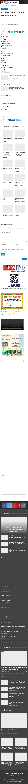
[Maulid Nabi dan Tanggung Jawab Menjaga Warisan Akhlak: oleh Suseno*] (4, 77)
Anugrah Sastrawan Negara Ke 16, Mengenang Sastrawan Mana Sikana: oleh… (17, 550)
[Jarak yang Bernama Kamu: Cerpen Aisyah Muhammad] (21, 742)
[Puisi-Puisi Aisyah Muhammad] (8, 177)
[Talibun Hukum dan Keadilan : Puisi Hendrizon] (21, 757)
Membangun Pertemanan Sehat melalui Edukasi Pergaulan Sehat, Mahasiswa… (17, 695)
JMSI (20, 781)
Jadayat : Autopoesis (6, 600)
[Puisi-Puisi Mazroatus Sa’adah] (8, 209)
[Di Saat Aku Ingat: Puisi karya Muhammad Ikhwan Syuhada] (20, 193)
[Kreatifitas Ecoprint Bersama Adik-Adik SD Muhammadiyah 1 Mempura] (14, 658)
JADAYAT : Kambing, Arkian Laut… (9, 590)
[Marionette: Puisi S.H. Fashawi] (8, 163)
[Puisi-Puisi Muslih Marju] (20, 133)
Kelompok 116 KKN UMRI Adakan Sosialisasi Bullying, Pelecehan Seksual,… (16, 702)
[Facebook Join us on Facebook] (4, 505)
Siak (3, 651)
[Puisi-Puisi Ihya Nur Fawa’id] (20, 209)
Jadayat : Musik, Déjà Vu (7, 595)
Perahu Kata (4, 8)
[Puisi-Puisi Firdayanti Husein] (8, 193)
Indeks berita (11, 775)
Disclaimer (20, 773)
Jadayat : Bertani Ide (6, 606)
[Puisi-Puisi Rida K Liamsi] (14, 720)
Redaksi (7, 773)
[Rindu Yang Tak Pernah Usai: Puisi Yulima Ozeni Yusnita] (8, 147)
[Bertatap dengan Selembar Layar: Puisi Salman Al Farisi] (20, 177)
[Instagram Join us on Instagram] (23, 505)
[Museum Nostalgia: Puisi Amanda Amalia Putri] (20, 147)
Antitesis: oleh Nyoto (6, 621)
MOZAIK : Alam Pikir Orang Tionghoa (10, 636)
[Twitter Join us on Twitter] (9, 505)
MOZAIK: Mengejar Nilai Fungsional (10, 631)
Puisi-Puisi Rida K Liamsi (8, 730)
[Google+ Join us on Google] (14, 505)
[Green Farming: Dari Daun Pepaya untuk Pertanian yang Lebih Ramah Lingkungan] (4, 689)
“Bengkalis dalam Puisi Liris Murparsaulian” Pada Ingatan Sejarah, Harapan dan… (14, 529)
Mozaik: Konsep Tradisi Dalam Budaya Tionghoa (13, 626)
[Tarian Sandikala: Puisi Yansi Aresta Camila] (8, 133)
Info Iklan (18, 775)
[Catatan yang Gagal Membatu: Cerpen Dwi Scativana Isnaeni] (7, 742)
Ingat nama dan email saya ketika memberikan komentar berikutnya (12, 250)
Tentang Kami (13, 773)
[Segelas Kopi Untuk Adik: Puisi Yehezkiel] (20, 163)
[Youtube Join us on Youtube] (19, 505)
